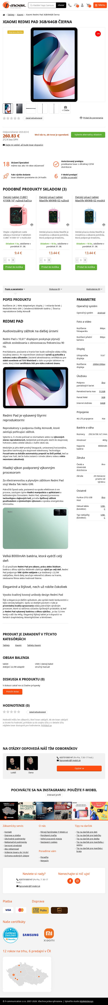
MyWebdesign (86, 1001)
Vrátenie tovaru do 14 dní (16, 852)
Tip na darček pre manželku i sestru (90, 843)
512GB (102, 391)
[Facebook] (70, 881)
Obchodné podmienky (14, 838)
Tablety (11, 14)
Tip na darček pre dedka (87, 838)
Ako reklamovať (11, 849)
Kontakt (8, 832)
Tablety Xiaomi (34, 645)
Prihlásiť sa (46, 725)
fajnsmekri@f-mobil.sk (70, 760)
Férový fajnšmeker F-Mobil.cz (54, 832)
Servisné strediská (13, 845)
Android (101, 312)
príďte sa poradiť (69, 177)
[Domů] (3, 14)
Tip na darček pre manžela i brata (89, 850)
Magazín (44, 860)
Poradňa (44, 857)
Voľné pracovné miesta (51, 838)
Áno (103, 382)
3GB (103, 397)
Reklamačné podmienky (15, 842)
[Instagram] (77, 881)
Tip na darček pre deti (86, 832)
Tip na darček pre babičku (88, 835)
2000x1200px (99, 364)
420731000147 (76, 757)
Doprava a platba (12, 835)
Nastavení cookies (48, 842)
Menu (101, 5)
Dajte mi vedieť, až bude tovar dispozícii (24, 145)
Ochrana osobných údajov (16, 855)
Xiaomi (20, 14)
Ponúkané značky (48, 835)
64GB (102, 403)
